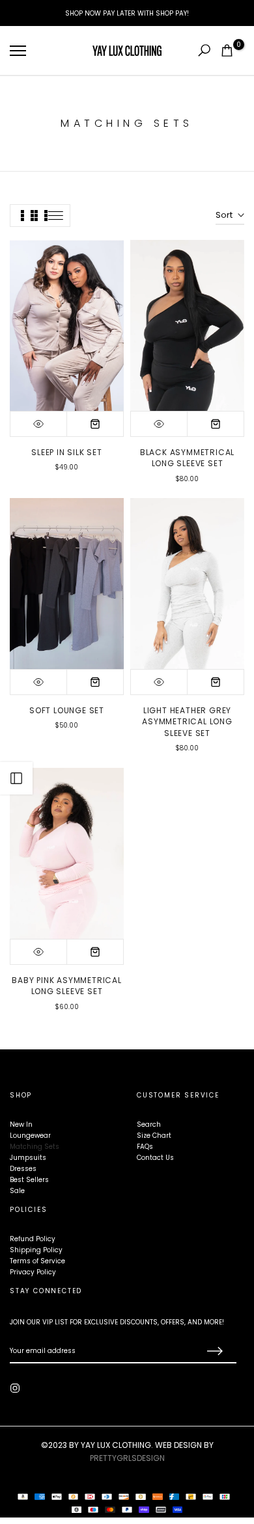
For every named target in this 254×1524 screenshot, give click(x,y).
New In (21, 1124)
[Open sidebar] (16, 778)
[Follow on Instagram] (15, 1388)
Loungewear (30, 1135)
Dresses (23, 1169)
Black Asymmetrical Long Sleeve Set (187, 458)
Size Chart (154, 1135)
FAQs (145, 1146)
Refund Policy (32, 1239)
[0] (226, 50)
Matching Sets (34, 1146)
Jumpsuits (28, 1158)
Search (149, 1124)
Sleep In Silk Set (66, 452)
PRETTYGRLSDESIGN (127, 1458)
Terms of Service (37, 1261)
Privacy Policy (33, 1272)
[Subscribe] (213, 1351)
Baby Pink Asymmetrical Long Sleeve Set (67, 986)
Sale (17, 1191)
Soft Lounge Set (66, 710)
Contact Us (155, 1158)
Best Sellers (29, 1180)
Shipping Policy (36, 1250)
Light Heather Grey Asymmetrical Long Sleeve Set (187, 722)
